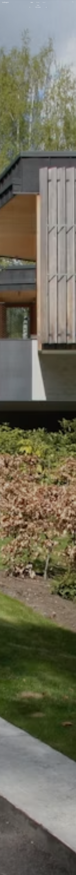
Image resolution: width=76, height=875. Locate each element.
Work (32, 2)
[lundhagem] (5, 2)
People (37, 2)
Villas (38, 5)
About (44, 2)
